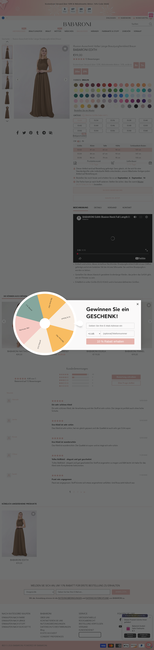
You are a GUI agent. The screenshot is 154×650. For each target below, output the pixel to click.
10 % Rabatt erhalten (110, 341)
